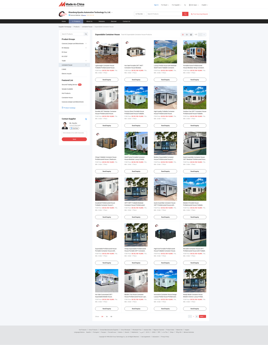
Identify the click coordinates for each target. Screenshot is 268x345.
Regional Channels (158, 330)
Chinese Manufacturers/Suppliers (109, 330)
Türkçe (171, 332)
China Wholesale (125, 330)
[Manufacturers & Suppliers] (72, 4)
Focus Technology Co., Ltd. (120, 336)
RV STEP (64, 56)
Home (64, 21)
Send (74, 139)
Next (201, 316)
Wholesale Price (136, 330)
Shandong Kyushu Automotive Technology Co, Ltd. (89, 12)
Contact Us (126, 21)
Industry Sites (147, 330)
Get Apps (194, 5)
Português (96, 332)
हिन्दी (159, 332)
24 (102, 316)
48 (111, 316)
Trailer (64, 61)
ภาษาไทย (165, 332)
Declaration (155, 336)
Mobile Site (179, 330)
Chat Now (75, 128)
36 (107, 316)
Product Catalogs (69, 108)
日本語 (154, 332)
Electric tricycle (66, 74)
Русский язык (112, 332)
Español (88, 332)
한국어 (148, 332)
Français (103, 332)
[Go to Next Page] (204, 34)
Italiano (120, 332)
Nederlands (134, 332)
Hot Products (82, 330)
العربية (142, 332)
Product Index (170, 330)
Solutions (102, 21)
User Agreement (145, 336)
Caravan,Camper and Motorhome (73, 43)
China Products (93, 330)
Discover (114, 21)
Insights (187, 330)
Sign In (156, 5)
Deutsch (127, 332)
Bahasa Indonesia (189, 332)
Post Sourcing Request (200, 14)
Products (77, 21)
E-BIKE (64, 69)
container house (67, 65)
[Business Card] (86, 118)
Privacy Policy (165, 336)
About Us (89, 21)
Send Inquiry (107, 80)
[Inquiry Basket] (185, 5)
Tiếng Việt (179, 332)
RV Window (65, 48)
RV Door (64, 52)
